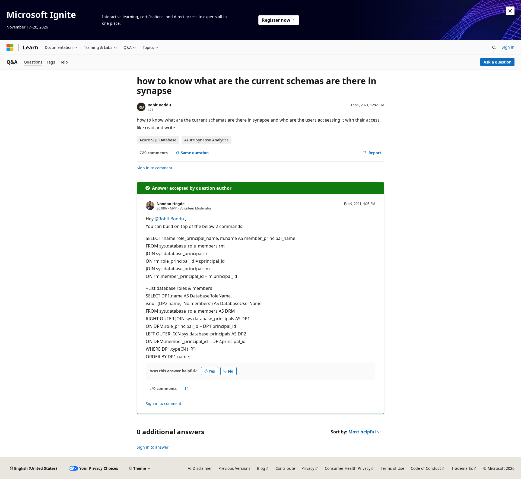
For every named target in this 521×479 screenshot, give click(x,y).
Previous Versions (234, 468)
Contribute (285, 468)
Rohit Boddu (159, 104)
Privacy (307, 468)
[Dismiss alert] (510, 11)
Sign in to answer (153, 447)
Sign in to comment (154, 167)
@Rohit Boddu (170, 219)
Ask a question (498, 62)
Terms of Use (392, 468)
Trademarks (462, 468)
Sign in (508, 47)
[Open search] (494, 47)
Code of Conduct (426, 468)
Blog (261, 468)
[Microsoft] (10, 47)
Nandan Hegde (171, 203)
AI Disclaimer (200, 468)
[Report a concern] (187, 388)
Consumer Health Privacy (347, 468)
